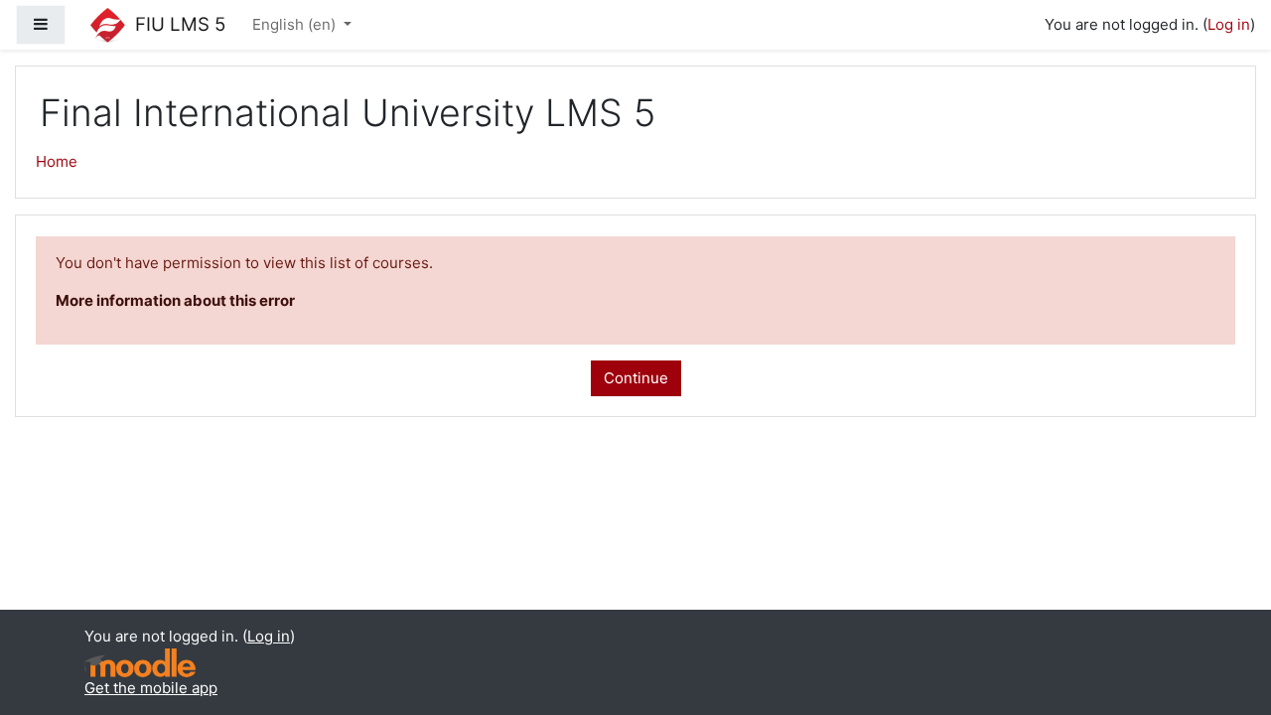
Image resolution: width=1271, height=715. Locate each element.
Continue (636, 377)
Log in (1228, 24)
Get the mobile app (150, 687)
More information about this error (175, 300)
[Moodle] (140, 662)
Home (56, 161)
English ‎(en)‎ (296, 24)
